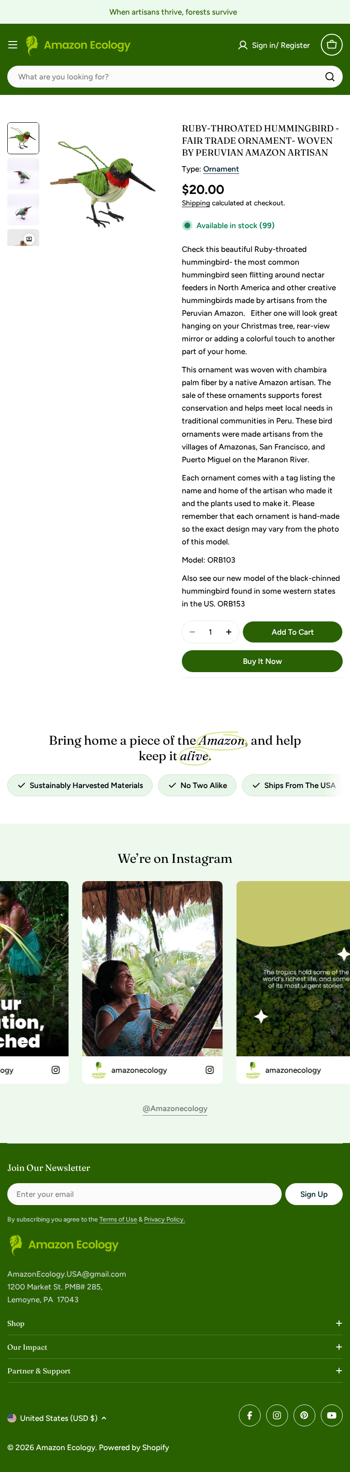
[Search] (329, 76)
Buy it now (262, 661)
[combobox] (175, 77)
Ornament (221, 168)
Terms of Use (118, 1219)
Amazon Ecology (65, 1447)
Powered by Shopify (134, 1447)
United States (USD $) (59, 1418)
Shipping (196, 202)
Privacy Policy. (164, 1219)
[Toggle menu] (12, 44)
